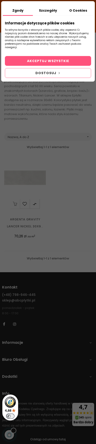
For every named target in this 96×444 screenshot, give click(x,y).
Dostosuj (46, 73)
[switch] (10, 416)
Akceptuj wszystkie (48, 61)
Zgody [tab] (18, 10)
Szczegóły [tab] (48, 10)
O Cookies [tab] (78, 10)
